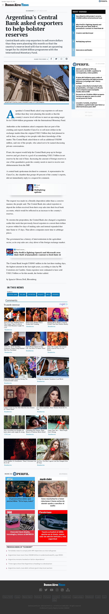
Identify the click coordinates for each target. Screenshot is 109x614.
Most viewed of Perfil (88, 64)
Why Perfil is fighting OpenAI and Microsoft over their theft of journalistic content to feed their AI (37, 253)
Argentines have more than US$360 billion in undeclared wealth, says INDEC (35, 555)
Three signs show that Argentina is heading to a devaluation (30, 564)
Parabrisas (66, 597)
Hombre (56, 597)
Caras (17, 597)
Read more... (37, 186)
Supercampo (78, 597)
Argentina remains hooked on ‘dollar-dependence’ (26, 559)
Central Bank (12, 294)
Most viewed (80, 11)
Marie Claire (27, 597)
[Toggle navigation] (3, 4)
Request (41, 294)
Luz (104, 597)
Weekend (89, 597)
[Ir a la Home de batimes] (54, 585)
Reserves (56, 294)
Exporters (31, 294)
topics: (10, 292)
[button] (65, 67)
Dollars (22, 294)
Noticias (38, 597)
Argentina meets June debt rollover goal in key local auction (30, 568)
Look (98, 597)
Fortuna (47, 597)
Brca (48, 294)
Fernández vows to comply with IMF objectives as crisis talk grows (32, 551)
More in (8, 474)
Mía (54, 600)
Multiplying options (39, 191)
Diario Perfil (7, 597)
